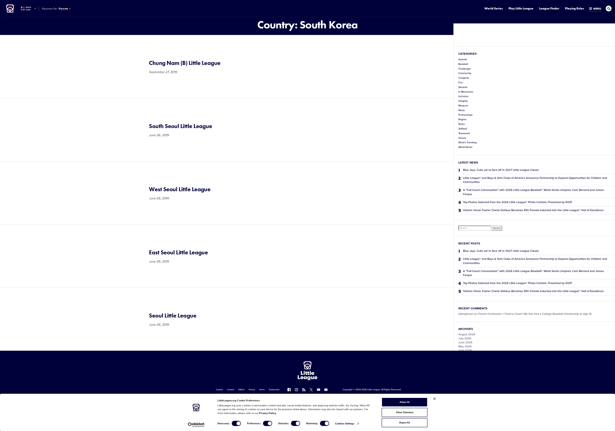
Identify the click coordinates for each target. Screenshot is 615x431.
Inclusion (463, 96)
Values (462, 138)
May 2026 (465, 346)
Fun (460, 82)
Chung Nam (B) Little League (184, 63)
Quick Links (28, 8)
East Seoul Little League (178, 252)
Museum (463, 105)
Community (464, 73)
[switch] (267, 423)
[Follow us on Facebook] (289, 389)
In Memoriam (465, 91)
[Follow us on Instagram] (296, 389)
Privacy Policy (267, 413)
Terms (262, 389)
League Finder (549, 8)
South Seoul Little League (180, 126)
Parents (63, 8)
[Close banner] (434, 399)
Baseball (463, 64)
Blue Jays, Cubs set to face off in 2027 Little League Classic (501, 170)
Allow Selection (404, 412)
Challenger (464, 68)
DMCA (241, 389)
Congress (463, 78)
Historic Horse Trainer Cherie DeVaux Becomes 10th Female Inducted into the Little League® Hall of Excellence (533, 210)
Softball (462, 128)
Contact (230, 389)
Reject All (404, 422)
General (462, 87)
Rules (461, 124)
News (461, 110)
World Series (493, 8)
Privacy (252, 389)
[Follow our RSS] (303, 389)
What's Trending (467, 142)
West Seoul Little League (179, 189)
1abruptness (465, 314)
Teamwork (464, 133)
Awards (462, 59)
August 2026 (466, 334)
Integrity (463, 101)
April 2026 (465, 350)
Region (462, 119)
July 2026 (464, 338)
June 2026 (465, 342)
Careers (219, 389)
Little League (373, 389)
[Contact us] (326, 389)
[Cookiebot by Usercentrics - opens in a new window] (196, 424)
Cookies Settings (344, 423)
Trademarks (274, 389)
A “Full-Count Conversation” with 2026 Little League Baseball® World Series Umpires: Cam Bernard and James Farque (533, 192)
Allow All (405, 402)
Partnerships (465, 115)
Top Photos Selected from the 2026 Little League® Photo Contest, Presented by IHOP (517, 202)
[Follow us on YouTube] (318, 389)
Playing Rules (574, 8)
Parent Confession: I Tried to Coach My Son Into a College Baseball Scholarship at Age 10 (535, 314)
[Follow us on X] (311, 389)
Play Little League (520, 8)
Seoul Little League (172, 315)
